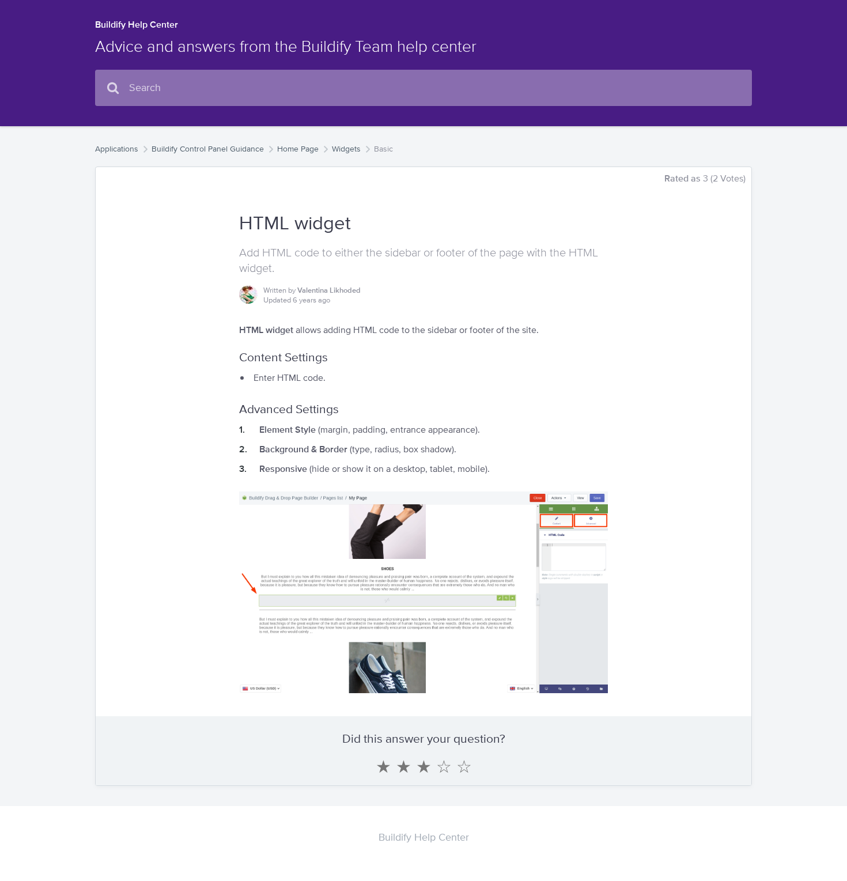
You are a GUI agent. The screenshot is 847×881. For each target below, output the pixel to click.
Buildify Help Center (136, 24)
